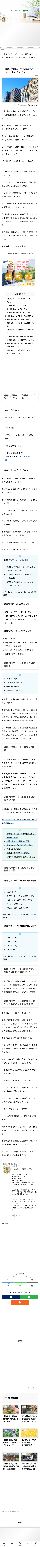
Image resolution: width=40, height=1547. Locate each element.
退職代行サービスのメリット (19, 309)
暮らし (6, 1223)
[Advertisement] (20, 35)
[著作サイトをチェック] (13, 1215)
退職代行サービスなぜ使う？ (19, 305)
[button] (32, 1284)
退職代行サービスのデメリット (19, 312)
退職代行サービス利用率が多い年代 (21, 340)
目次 (17, 294)
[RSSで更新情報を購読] (19, 1215)
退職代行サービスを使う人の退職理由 (20, 316)
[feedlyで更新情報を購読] (16, 1215)
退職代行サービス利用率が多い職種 (21, 336)
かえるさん (16, 1166)
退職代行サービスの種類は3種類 (18, 319)
